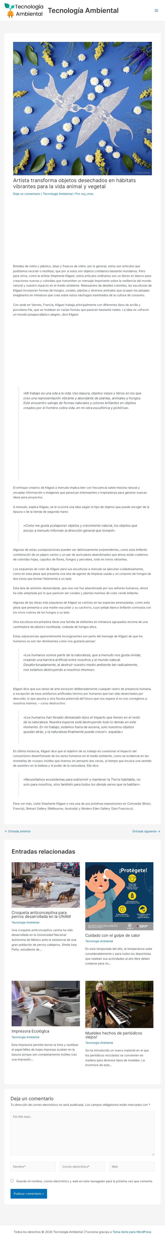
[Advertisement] (82, 229)
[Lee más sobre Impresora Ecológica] (46, 1003)
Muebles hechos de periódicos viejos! (113, 1035)
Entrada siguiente (146, 831)
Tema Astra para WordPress (132, 1232)
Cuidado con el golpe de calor (112, 935)
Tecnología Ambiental (83, 10)
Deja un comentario (26, 193)
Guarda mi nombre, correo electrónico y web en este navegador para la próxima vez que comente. (84, 1181)
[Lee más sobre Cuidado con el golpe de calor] (119, 896)
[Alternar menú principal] (156, 10)
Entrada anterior (18, 831)
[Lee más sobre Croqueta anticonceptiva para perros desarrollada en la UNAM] (46, 884)
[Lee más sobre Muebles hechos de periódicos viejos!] (119, 1004)
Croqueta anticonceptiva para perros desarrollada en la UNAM (41, 914)
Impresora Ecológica (30, 1031)
